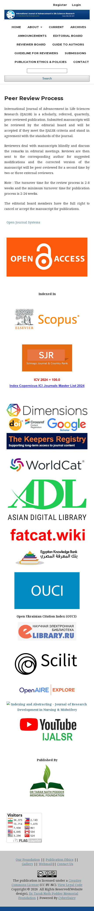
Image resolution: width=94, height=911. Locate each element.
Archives (78, 27)
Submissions (75, 53)
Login (76, 5)
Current (56, 27)
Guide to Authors (68, 44)
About (34, 27)
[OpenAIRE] (47, 696)
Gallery (27, 864)
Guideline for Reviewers (36, 53)
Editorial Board (68, 35)
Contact (81, 62)
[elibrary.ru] (47, 639)
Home (16, 27)
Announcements (32, 35)
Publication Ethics (59, 859)
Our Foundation (28, 859)
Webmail (45, 864)
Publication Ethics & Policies (41, 62)
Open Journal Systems (23, 222)
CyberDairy (67, 898)
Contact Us (65, 864)
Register (60, 5)
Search (47, 78)
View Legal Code (70, 885)
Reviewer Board (31, 44)
